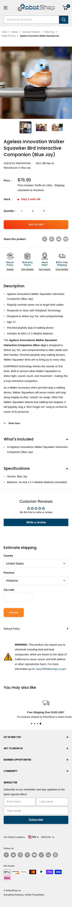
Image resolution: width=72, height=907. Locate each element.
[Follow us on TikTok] (41, 854)
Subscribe (36, 819)
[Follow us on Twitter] (13, 854)
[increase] (44, 211)
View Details (27, 269)
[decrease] (21, 211)
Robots (14, 32)
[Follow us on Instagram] (20, 854)
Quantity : (9, 210)
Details (10, 269)
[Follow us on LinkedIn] (48, 854)
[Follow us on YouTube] (34, 854)
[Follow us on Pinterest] (27, 854)
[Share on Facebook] (44, 239)
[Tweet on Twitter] (58, 239)
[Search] (63, 20)
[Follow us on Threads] (55, 854)
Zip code (9, 589)
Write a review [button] (36, 522)
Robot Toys (49, 32)
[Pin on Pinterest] (51, 239)
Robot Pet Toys (9, 36)
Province (9, 572)
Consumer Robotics (31, 32)
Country (8, 555)
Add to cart (36, 224)
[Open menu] (5, 7)
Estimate (13, 612)
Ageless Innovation (17, 163)
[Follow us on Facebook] (6, 854)
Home (4, 32)
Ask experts (44, 269)
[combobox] (31, 20)
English (46, 837)
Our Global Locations (14, 837)
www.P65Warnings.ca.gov (51, 668)
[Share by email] (65, 239)
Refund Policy (12, 628)
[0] (65, 8)
